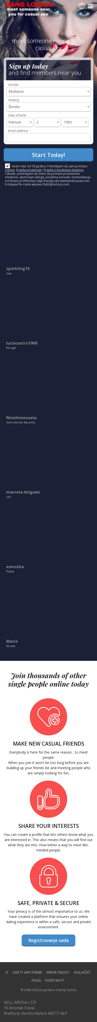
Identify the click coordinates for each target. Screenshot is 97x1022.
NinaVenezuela (21, 417)
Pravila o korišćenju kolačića (63, 170)
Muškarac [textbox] (16, 91)
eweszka (15, 566)
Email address (18, 131)
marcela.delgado (23, 492)
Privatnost (58, 972)
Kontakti (54, 980)
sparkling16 (18, 268)
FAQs (36, 980)
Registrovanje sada (48, 940)
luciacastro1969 (21, 343)
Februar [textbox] (14, 122)
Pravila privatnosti (29, 170)
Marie (12, 641)
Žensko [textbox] (14, 106)
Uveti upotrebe (27, 972)
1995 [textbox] (68, 122)
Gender (13, 85)
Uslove (10, 170)
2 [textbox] (38, 122)
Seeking (13, 100)
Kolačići (82, 972)
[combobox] (48, 91)
